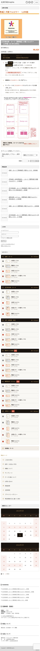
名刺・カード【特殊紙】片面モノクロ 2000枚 (23, 170)
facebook (29, 2)
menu (36, 2)
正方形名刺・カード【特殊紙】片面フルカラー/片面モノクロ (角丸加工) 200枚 (24, 189)
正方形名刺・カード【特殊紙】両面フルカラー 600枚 (15, 597)
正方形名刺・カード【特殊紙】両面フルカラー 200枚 (15, 594)
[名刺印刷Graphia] (9, 2)
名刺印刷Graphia (10, 648)
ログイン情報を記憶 (7, 238)
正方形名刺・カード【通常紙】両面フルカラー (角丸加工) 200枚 (18, 591)
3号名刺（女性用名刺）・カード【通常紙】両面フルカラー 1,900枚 (23, 180)
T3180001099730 (14, 640)
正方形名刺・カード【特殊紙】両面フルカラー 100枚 (15, 588)
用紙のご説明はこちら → (30, 143)
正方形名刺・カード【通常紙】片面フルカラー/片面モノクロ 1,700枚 (24, 216)
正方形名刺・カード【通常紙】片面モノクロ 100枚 (15, 600)
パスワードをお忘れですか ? (8, 244)
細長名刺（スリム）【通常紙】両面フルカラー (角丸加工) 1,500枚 (23, 198)
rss (32, 2)
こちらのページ (14, 80)
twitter (27, 2)
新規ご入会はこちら (6, 245)
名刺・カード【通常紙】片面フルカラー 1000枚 (24, 206)
